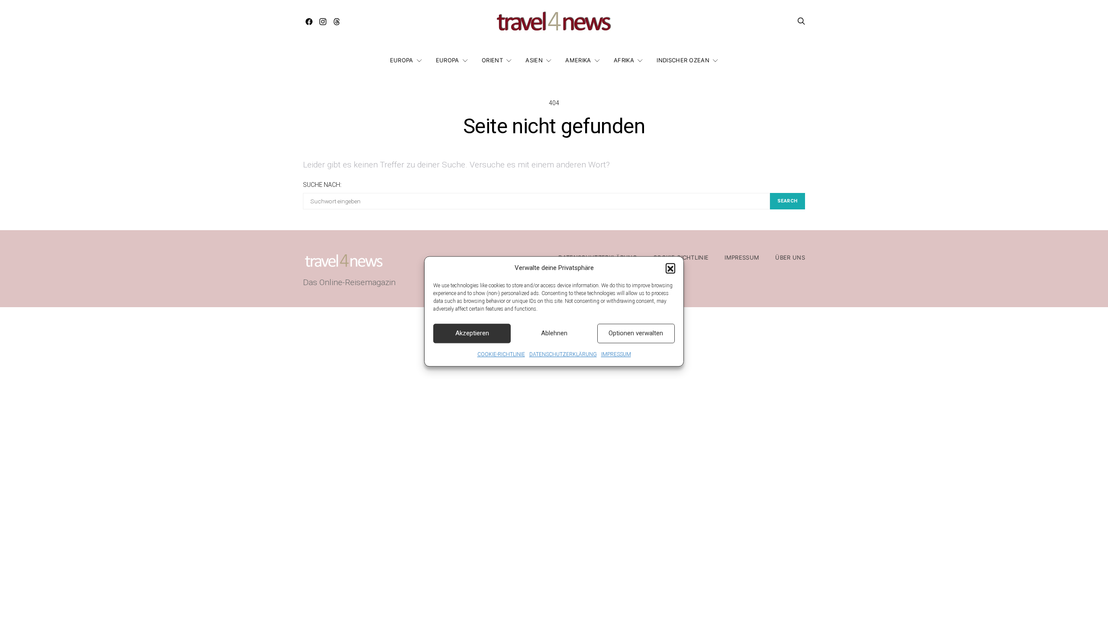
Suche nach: (322, 184)
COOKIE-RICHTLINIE (501, 354)
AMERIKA (578, 60)
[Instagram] (323, 21)
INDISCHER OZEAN (683, 60)
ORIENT (492, 60)
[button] (670, 268)
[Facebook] (309, 21)
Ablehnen (554, 333)
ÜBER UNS (790, 257)
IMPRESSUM (616, 354)
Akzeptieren (472, 333)
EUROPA (401, 60)
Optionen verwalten (636, 333)
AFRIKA (624, 60)
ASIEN (534, 60)
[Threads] (337, 21)
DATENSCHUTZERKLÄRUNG (563, 354)
